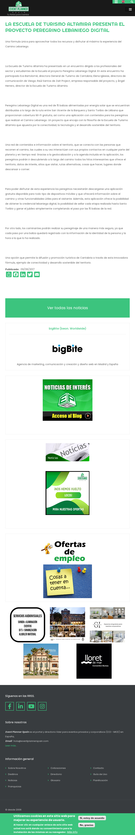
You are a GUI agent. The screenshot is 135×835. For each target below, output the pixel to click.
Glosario (55, 780)
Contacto (98, 768)
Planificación (100, 780)
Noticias (12, 780)
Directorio (56, 774)
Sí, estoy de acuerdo (92, 818)
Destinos (13, 774)
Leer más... (11, 745)
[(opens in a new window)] (27, 641)
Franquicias (14, 786)
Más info (72, 832)
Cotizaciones (58, 768)
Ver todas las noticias (67, 307)
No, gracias (86, 825)
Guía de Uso (100, 774)
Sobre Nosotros (17, 768)
